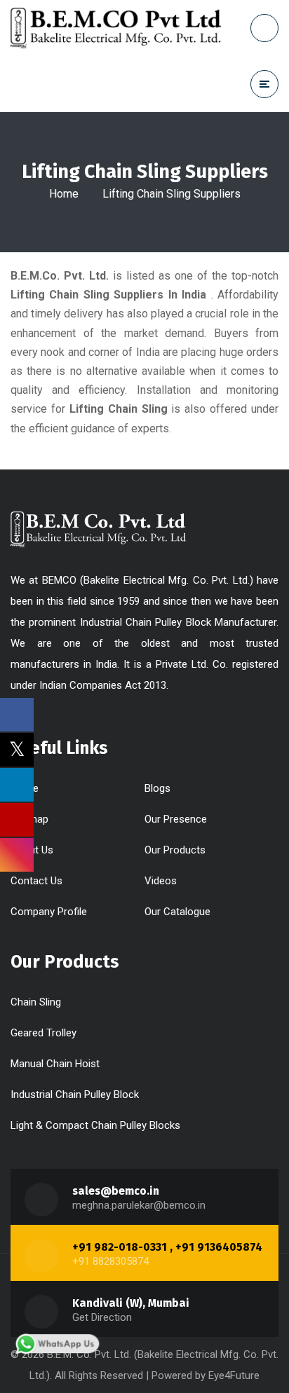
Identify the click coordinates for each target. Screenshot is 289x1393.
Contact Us (36, 880)
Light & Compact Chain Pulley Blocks (95, 1125)
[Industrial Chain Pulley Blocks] (116, 28)
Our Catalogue (177, 911)
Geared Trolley (43, 1033)
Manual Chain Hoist (55, 1063)
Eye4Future (234, 1375)
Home (64, 193)
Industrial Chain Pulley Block (75, 1094)
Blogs (157, 788)
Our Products (175, 850)
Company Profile (49, 911)
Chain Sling (36, 1002)
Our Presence (175, 819)
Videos (160, 880)
